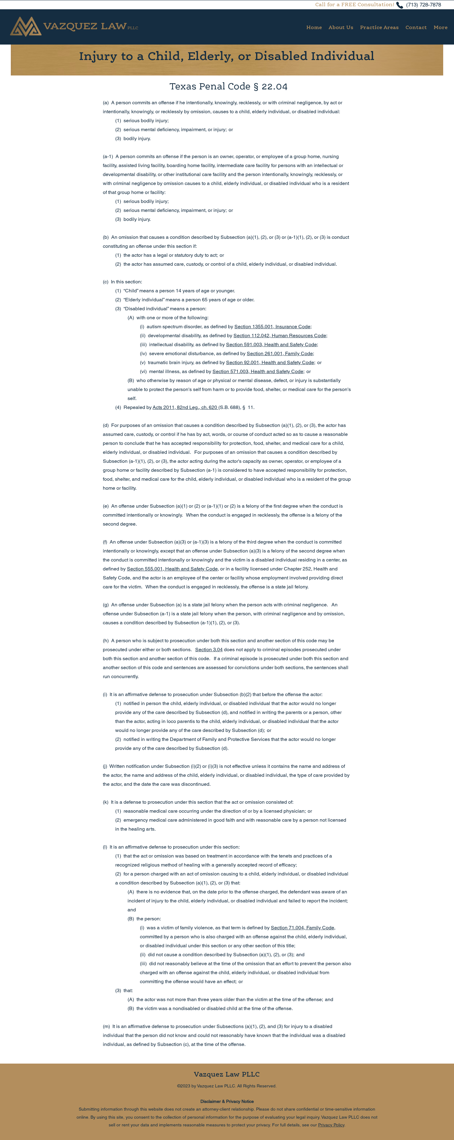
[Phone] (399, 5)
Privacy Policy (331, 1124)
